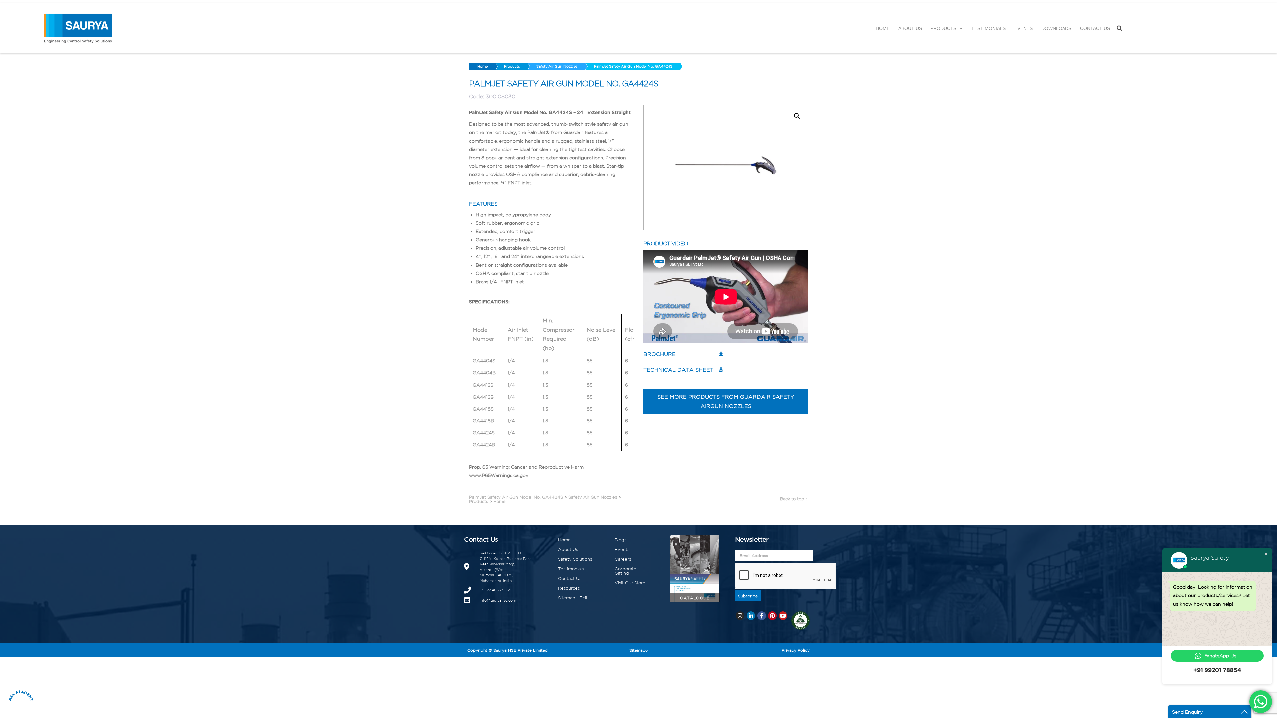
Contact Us (1095, 28)
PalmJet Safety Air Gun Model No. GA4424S (633, 66)
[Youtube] (783, 615)
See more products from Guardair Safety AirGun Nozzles (725, 401)
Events (1023, 28)
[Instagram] (740, 615)
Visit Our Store (630, 582)
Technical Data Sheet (678, 370)
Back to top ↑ (794, 498)
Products (943, 28)
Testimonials (988, 28)
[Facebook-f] (761, 615)
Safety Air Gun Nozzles (556, 66)
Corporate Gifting (625, 571)
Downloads (1056, 28)
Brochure (659, 354)
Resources (569, 588)
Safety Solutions (575, 559)
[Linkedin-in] (751, 615)
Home (883, 28)
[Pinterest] (772, 615)
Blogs (620, 540)
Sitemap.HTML (573, 597)
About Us (910, 28)
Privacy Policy (796, 650)
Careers (623, 559)
